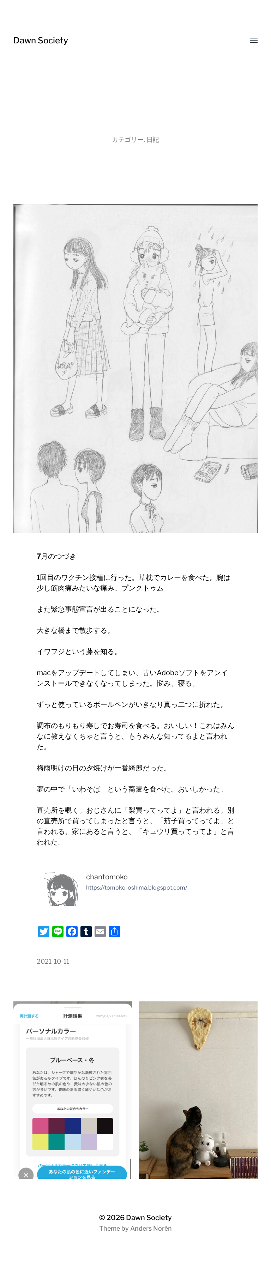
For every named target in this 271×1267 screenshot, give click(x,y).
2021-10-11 (53, 961)
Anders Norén (151, 1228)
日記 (152, 139)
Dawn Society (40, 40)
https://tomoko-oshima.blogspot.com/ (136, 887)
